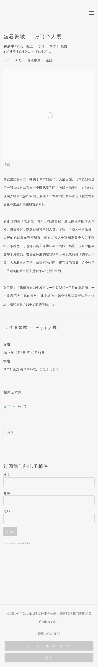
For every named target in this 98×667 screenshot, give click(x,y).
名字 (6, 493)
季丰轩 (33, 13)
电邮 (6, 511)
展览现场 (34, 60)
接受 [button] (49, 658)
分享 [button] (10, 432)
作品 (18, 60)
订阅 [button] (10, 531)
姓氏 (6, 474)
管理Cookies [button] (49, 633)
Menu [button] (91, 13)
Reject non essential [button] (49, 646)
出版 (49, 60)
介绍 (6, 60)
